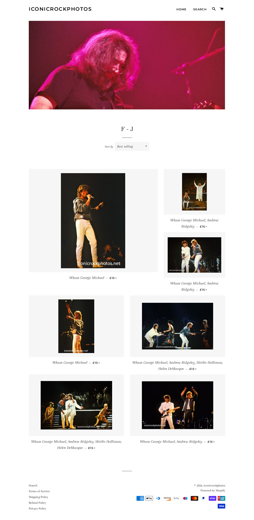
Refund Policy (37, 503)
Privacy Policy (37, 508)
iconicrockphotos (60, 9)
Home (181, 9)
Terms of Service (39, 491)
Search (200, 9)
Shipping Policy (38, 497)
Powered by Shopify (213, 490)
